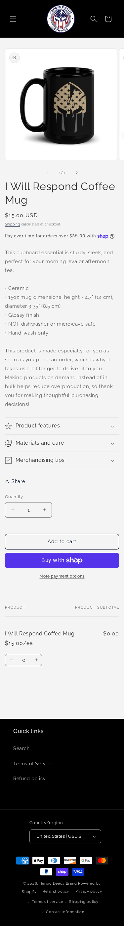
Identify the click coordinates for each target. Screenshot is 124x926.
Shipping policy (84, 902)
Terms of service (47, 902)
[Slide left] (47, 172)
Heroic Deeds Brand (58, 883)
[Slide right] (76, 172)
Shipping (12, 224)
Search (21, 748)
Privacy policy (88, 891)
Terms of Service (33, 763)
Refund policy (29, 778)
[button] (13, 19)
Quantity (14, 496)
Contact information (65, 912)
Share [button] (18, 481)
